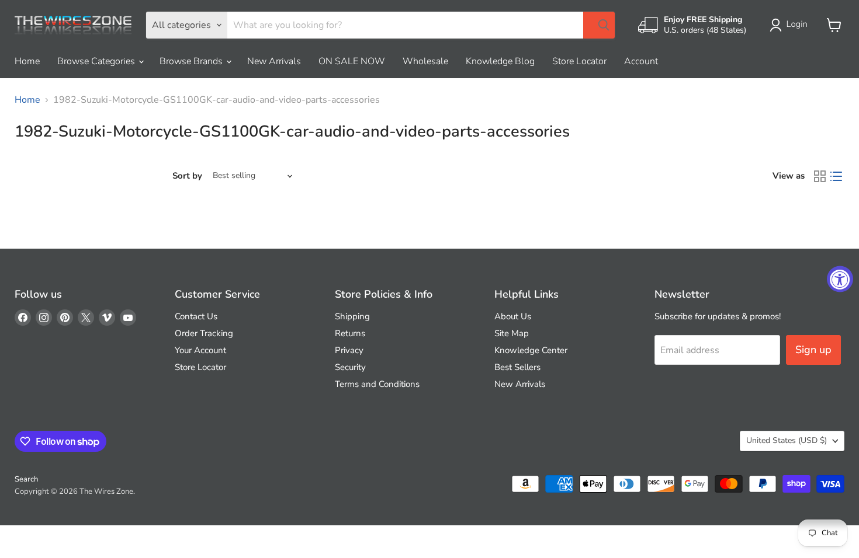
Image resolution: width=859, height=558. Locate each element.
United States (786, 440)
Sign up (813, 350)
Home (27, 61)
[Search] (599, 25)
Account (641, 61)
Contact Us (196, 316)
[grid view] (820, 176)
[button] (791, 25)
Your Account (200, 350)
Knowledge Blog (500, 61)
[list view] (836, 176)
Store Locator (579, 61)
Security (350, 367)
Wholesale (425, 61)
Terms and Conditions (377, 384)
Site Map (511, 333)
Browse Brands (192, 61)
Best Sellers (517, 367)
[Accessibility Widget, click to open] (840, 279)
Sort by (187, 176)
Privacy (349, 350)
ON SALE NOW (351, 61)
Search (26, 479)
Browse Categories (97, 61)
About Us (512, 316)
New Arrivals (274, 61)
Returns (350, 333)
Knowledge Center (530, 350)
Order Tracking (204, 333)
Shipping (352, 316)
